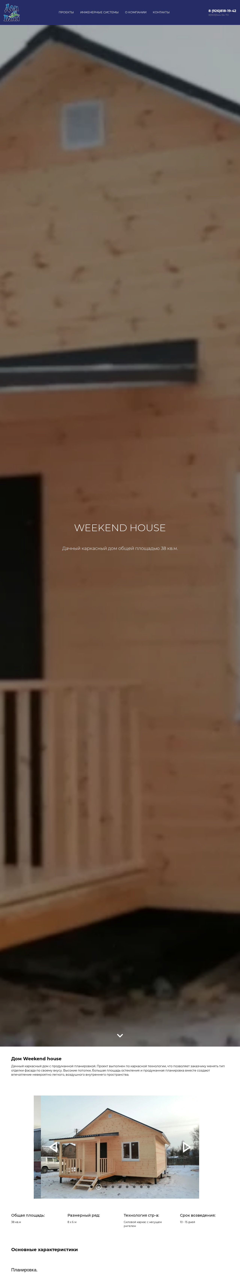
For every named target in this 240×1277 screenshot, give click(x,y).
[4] (120, 1187)
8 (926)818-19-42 (222, 11)
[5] (127, 1187)
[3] (113, 1187)
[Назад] (53, 1147)
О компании (135, 12)
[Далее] (120, 1036)
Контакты (161, 12)
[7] (141, 1187)
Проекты (66, 12)
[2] (106, 1187)
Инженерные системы (99, 12)
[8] (148, 1187)
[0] (91, 1187)
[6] (134, 1187)
